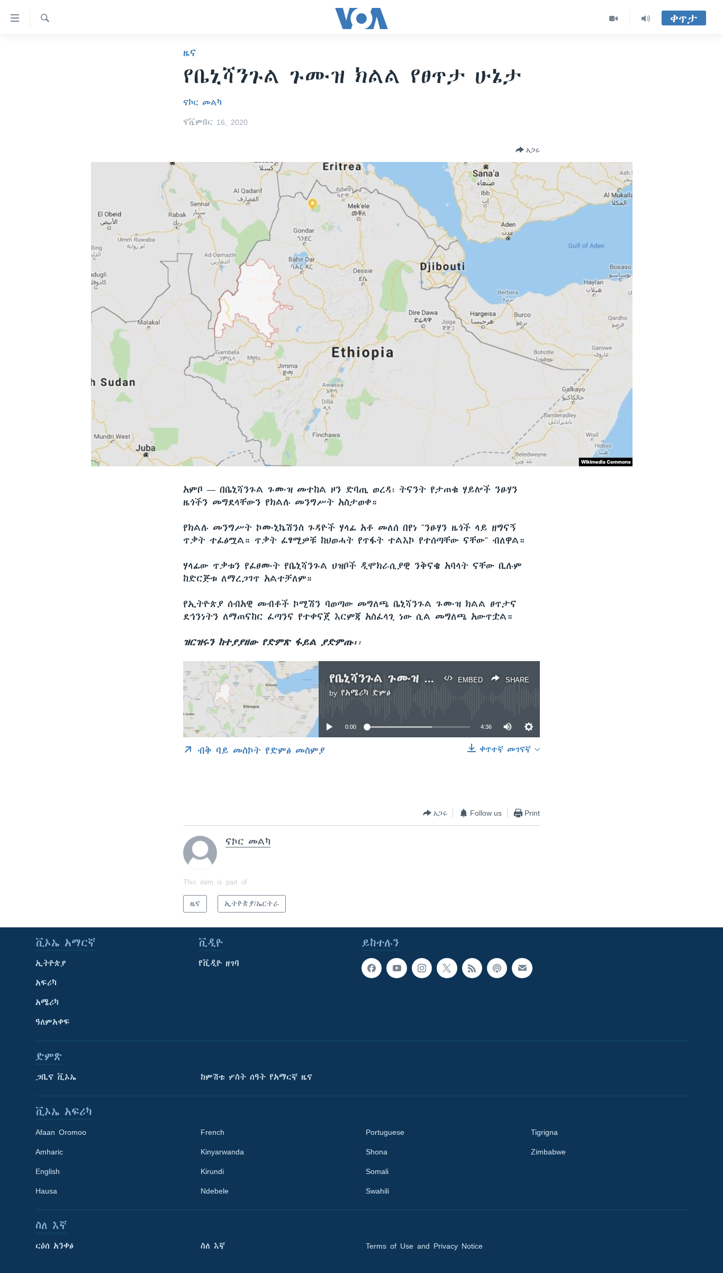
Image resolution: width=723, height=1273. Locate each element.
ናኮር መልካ (202, 102)
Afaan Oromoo (60, 1132)
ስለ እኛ (213, 1246)
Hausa (46, 1191)
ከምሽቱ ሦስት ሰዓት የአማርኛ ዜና (256, 1077)
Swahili (377, 1191)
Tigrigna (544, 1132)
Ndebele (215, 1191)
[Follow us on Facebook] (372, 968)
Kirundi (212, 1171)
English (47, 1171)
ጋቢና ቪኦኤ (55, 1077)
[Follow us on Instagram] (422, 968)
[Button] (528, 149)
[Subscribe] (522, 968)
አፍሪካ (46, 983)
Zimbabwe (548, 1152)
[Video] (614, 18)
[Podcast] (497, 968)
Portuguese (385, 1132)
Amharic (49, 1152)
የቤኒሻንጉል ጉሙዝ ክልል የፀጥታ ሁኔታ (423, 678)
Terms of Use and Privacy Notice (424, 1246)
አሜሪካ (47, 1002)
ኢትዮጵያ (50, 963)
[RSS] (472, 968)
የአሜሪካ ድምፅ (366, 693)
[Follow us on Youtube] (396, 968)
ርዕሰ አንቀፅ (54, 1246)
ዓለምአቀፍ (52, 1022)
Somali (377, 1171)
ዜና (189, 53)
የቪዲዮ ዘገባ (218, 963)
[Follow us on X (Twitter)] (447, 968)
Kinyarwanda (222, 1152)
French (212, 1132)
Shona (376, 1152)
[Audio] (646, 18)
